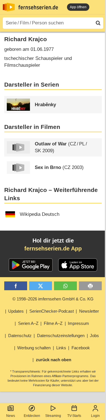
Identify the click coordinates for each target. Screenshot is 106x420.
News (10, 416)
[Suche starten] (98, 23)
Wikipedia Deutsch (39, 214)
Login (95, 416)
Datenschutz (20, 335)
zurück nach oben (53, 359)
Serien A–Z (28, 323)
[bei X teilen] (40, 285)
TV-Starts (74, 416)
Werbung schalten (34, 347)
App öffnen (78, 7)
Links (61, 347)
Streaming (53, 416)
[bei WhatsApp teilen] (65, 285)
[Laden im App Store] (77, 264)
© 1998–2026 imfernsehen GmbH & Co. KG (53, 298)
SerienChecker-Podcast (51, 311)
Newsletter (89, 311)
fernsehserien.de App (53, 248)
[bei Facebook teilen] (15, 285)
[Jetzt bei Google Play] (31, 264)
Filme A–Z (53, 323)
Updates (16, 311)
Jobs (94, 335)
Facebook (81, 347)
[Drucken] (90, 285)
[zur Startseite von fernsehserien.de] (9, 7)
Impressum (78, 323)
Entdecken (32, 416)
